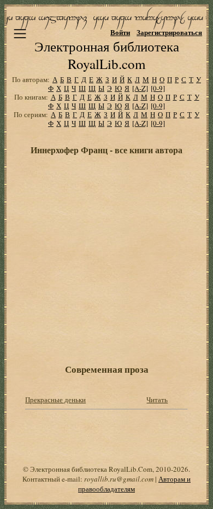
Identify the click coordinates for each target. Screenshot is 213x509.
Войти (120, 32)
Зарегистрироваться (169, 32)
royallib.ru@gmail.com (118, 479)
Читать (157, 399)
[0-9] (158, 88)
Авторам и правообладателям (134, 484)
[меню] (20, 34)
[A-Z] (140, 88)
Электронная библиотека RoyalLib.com (106, 55)
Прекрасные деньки (55, 399)
